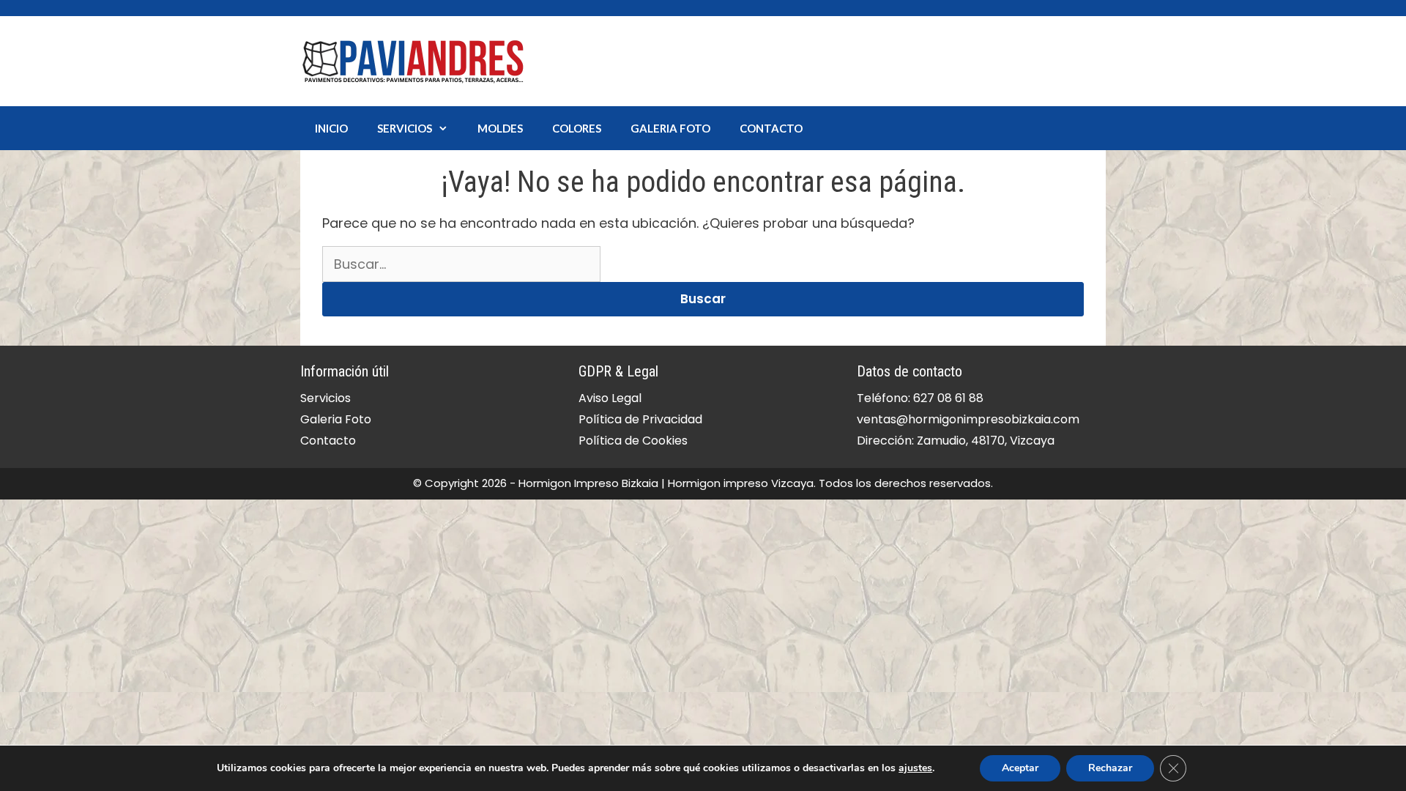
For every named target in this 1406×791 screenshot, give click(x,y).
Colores (576, 128)
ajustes (915, 768)
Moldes (500, 128)
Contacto (771, 128)
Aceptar (1020, 768)
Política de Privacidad (640, 419)
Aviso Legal (610, 398)
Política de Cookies (633, 440)
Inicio (331, 128)
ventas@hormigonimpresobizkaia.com (968, 419)
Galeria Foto (670, 128)
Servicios (404, 128)
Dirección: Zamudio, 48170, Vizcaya (955, 440)
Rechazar (1110, 768)
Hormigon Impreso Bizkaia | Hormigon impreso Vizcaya (666, 483)
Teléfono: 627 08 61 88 (920, 398)
